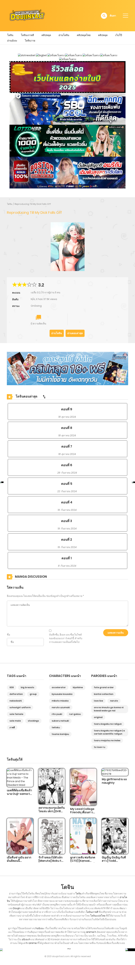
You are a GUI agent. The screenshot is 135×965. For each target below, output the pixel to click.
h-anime (31, 943)
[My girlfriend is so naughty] (115, 772)
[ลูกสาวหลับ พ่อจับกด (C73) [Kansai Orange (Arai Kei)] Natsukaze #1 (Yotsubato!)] (83, 836)
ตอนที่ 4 (66, 502)
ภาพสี (12, 727)
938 (11, 687)
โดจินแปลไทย (97, 915)
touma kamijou (60, 734)
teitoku (56, 727)
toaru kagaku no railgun (108, 723)
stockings (33, 720)
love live (98, 700)
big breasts (27, 687)
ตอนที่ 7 (66, 446)
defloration (16, 694)
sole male (15, 720)
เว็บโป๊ (118, 35)
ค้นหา (113, 15)
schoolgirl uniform (20, 707)
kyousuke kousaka (62, 694)
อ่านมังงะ (12, 40)
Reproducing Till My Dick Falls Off (33, 204)
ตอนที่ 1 (67, 558)
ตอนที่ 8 (66, 428)
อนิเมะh (26, 939)
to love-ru (99, 747)
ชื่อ (8, 634)
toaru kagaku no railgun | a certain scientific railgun (109, 732)
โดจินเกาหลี (27, 35)
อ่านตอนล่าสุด (75, 333)
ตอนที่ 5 (66, 483)
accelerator (59, 687)
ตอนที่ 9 (66, 409)
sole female (16, 714)
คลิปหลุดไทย (84, 35)
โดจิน (10, 35)
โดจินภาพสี (92, 912)
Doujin (17, 908)
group (33, 694)
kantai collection (103, 694)
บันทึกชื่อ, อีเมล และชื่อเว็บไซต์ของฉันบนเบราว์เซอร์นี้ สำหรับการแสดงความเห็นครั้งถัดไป (65, 638)
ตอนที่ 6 (66, 465)
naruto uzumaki (61, 707)
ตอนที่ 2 (66, 539)
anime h (91, 932)
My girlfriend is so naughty (114, 781)
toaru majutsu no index (107, 740)
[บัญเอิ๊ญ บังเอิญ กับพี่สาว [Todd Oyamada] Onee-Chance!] (115, 836)
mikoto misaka (60, 700)
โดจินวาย (30, 40)
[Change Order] (44, 396)
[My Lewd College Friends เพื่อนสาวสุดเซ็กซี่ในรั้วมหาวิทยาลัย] (83, 787)
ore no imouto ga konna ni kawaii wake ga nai (108, 709)
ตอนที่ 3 (66, 521)
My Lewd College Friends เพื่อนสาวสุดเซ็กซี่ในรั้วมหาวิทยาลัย (83, 814)
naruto (114, 700)
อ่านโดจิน (64, 35)
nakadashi (15, 700)
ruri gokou (75, 714)
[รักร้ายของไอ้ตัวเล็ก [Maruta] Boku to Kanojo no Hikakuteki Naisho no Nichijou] (51, 836)
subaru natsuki (60, 720)
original (98, 717)
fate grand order (104, 687)
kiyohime (78, 687)
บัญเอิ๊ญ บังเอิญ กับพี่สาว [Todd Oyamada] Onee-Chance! (115, 862)
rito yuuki (57, 714)
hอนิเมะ (40, 928)
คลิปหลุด (46, 35)
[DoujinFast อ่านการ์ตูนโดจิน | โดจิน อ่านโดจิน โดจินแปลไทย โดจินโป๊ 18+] (27, 15)
